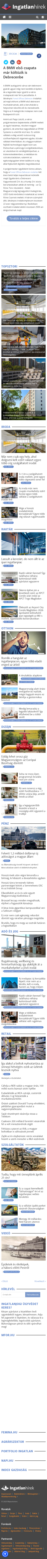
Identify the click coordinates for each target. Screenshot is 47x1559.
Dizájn (12, 1513)
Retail (3, 1516)
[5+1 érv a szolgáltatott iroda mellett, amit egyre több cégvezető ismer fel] (9, 474)
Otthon (4, 1513)
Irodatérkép (26, 54)
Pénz (20, 1513)
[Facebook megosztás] (39, 56)
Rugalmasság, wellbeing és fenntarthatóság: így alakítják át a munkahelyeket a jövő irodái (21, 964)
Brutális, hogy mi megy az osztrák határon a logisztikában (23, 924)
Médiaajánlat (33, 1494)
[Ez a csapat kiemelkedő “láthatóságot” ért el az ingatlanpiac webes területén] (9, 1189)
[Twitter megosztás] (6, 62)
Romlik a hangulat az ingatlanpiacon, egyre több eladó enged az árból (21, 661)
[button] (5, 1554)
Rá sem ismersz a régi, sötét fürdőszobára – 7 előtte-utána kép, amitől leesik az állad (32, 792)
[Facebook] (43, 17)
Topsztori (9, 266)
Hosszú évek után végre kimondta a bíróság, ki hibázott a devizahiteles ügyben (23, 877)
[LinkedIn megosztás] (12, 62)
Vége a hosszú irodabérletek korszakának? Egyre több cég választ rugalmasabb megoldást (23, 514)
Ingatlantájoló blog (20, 1548)
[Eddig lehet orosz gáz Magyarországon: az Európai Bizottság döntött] (23, 731)
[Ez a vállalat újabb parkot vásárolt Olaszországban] (9, 1206)
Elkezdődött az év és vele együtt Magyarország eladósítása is (18, 894)
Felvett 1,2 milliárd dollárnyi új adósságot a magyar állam (19, 855)
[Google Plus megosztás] (19, 62)
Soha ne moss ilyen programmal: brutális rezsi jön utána (30, 776)
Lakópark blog (33, 1551)
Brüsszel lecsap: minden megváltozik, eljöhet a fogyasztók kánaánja (20, 902)
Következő (40, 1281)
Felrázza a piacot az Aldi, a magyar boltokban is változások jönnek (19, 1130)
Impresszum (6, 1494)
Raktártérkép (10, 1181)
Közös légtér (6, 1551)
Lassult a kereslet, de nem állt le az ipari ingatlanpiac (22, 560)
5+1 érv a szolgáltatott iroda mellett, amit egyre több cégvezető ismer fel (32, 476)
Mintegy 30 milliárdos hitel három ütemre (30, 1220)
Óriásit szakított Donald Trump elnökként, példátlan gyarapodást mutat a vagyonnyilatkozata (23, 1106)
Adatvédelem (19, 1494)
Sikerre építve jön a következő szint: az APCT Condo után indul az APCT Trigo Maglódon (31, 594)
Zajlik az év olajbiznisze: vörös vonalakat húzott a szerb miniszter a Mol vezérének (22, 1137)
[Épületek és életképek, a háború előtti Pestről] (23, 1238)
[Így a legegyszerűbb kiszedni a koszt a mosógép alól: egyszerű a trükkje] (9, 805)
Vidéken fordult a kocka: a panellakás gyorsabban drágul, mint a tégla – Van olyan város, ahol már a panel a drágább (22, 415)
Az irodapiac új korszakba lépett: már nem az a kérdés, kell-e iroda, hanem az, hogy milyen (32, 982)
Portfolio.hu (6, 1528)
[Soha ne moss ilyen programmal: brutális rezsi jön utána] (9, 774)
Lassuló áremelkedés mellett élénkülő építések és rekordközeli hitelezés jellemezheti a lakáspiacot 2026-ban (23, 383)
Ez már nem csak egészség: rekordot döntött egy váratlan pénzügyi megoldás (22, 917)
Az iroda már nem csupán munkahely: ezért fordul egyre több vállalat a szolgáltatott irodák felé (23, 494)
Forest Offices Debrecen (22, 98)
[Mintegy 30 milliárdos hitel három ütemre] (9, 1219)
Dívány (38, 1531)
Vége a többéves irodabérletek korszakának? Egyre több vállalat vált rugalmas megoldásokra (23, 1018)
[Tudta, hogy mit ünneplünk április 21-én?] (23, 1149)
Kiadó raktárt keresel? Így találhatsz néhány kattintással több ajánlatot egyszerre (32, 577)
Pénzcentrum (34, 1528)
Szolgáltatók (14, 1516)
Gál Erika (8, 467)
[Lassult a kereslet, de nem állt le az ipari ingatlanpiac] (23, 534)
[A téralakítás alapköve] (9, 676)
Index (6, 861)
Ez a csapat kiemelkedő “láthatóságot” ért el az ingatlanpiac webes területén (31, 1192)
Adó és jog (34, 1516)
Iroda (13, 53)
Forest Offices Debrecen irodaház (24, 172)
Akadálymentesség (8, 1496)
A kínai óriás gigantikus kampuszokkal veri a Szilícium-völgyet (23, 909)
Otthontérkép (6, 1543)
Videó (24, 1516)
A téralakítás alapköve (30, 675)
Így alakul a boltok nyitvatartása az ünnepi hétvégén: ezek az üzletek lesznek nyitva (22, 1067)
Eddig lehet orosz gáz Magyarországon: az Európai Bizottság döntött (18, 760)
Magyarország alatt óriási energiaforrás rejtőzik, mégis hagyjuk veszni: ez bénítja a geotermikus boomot (23, 694)
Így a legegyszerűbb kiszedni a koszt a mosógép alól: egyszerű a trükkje (32, 809)
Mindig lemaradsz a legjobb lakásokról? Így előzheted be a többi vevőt (31, 713)
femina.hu (8, 767)
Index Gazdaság (20, 1528)
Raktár (34, 1513)
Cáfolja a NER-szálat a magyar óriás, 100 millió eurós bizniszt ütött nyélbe (22, 1087)
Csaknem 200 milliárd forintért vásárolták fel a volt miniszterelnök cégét (23, 1123)
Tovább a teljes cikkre (23, 218)
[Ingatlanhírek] (23, 3)
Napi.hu (4, 1531)
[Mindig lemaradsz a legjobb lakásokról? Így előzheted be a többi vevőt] (9, 709)
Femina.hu (28, 1531)
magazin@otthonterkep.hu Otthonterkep (23, 668)
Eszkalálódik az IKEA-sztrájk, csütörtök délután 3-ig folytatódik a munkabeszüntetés (21, 1096)
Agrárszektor (16, 1531)
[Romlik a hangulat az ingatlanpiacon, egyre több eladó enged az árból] (23, 633)
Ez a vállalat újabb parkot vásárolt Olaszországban (32, 1207)
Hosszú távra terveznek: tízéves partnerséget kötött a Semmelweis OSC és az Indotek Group (22, 885)
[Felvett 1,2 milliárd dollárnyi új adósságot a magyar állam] (23, 828)
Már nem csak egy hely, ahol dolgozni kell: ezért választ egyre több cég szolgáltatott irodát (24, 321)
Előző (4, 1281)
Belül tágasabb (36, 1548)
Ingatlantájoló (11, 1272)
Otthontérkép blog (22, 1546)
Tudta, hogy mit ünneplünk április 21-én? (22, 1176)
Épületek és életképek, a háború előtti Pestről (15, 1265)
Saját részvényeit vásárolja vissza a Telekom (19, 1115)
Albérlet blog (19, 1551)
